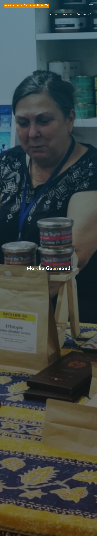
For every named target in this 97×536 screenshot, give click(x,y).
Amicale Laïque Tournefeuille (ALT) (26, 5)
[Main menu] (91, 5)
